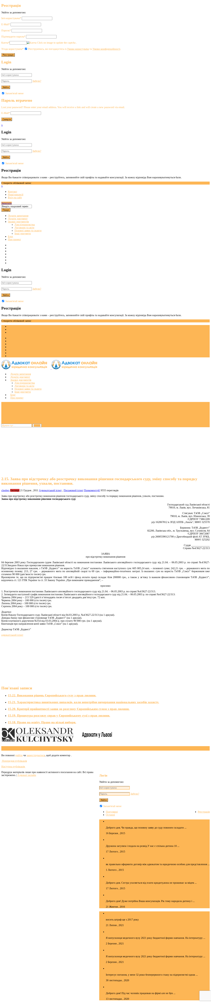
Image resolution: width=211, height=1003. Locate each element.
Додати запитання (18, 215)
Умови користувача (78, 49)
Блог (10, 236)
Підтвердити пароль (13, 36)
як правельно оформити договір (129, 858)
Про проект (14, 239)
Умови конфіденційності (106, 49)
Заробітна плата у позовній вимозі (130, 986)
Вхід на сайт (15, 197)
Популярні (112, 811)
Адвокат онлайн (27, 775)
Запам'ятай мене (14, 93)
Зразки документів (18, 221)
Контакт (12, 191)
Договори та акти (24, 227)
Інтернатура (114, 931)
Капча (5, 42)
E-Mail (5, 24)
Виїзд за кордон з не (120, 913)
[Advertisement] (100, 450)
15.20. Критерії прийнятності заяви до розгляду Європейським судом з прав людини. (69, 709)
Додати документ (18, 218)
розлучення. (114, 839)
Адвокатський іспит (50, 490)
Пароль (6, 30)
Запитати (6, 203)
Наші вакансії (15, 194)
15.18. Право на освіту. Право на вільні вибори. (42, 722)
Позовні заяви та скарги (28, 230)
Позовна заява (116, 821)
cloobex (5, 490)
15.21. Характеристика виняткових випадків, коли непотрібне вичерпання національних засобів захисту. (83, 702)
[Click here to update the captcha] (31, 42)
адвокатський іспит (12, 635)
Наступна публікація (13, 766)
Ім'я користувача (11, 18)
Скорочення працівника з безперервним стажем (140, 968)
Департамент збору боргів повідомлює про (136, 876)
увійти (19, 755)
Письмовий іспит (73, 490)
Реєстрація (204, 811)
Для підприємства (25, 224)
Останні (110, 814)
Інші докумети (23, 233)
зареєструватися (36, 755)
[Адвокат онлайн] (51, 368)
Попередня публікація (14, 761)
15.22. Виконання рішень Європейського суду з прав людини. (52, 695)
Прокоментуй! (92, 490)
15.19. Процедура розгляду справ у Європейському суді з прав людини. (59, 715)
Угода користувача (12, 49)
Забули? (36, 81)
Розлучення (114, 895)
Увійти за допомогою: (13, 12)
